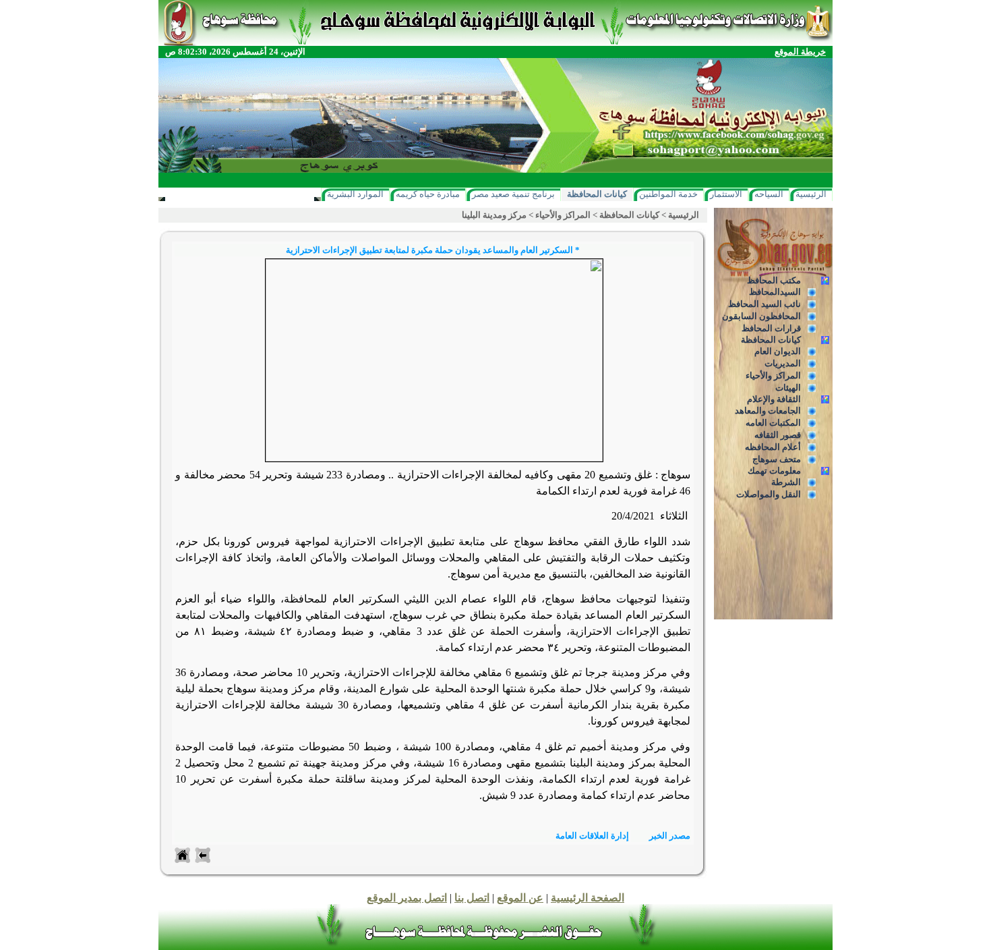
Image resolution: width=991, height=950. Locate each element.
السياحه (768, 194)
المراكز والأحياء (773, 375)
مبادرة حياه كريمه (428, 194)
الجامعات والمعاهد (768, 411)
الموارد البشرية (355, 194)
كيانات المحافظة (597, 194)
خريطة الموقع (800, 52)
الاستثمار (726, 194)
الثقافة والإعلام (774, 399)
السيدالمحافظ (775, 292)
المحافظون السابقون (761, 316)
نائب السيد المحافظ (764, 304)
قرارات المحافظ (771, 328)
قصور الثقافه (777, 435)
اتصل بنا (471, 897)
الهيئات (788, 388)
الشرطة (786, 482)
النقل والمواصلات (768, 494)
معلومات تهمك (774, 471)
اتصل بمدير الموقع (407, 897)
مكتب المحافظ (774, 280)
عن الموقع (520, 897)
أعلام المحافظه (773, 447)
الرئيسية (811, 194)
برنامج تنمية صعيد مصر (513, 194)
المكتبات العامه (773, 423)
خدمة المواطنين (668, 194)
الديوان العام (777, 351)
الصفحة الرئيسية (587, 897)
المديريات (782, 363)
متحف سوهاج (776, 459)
